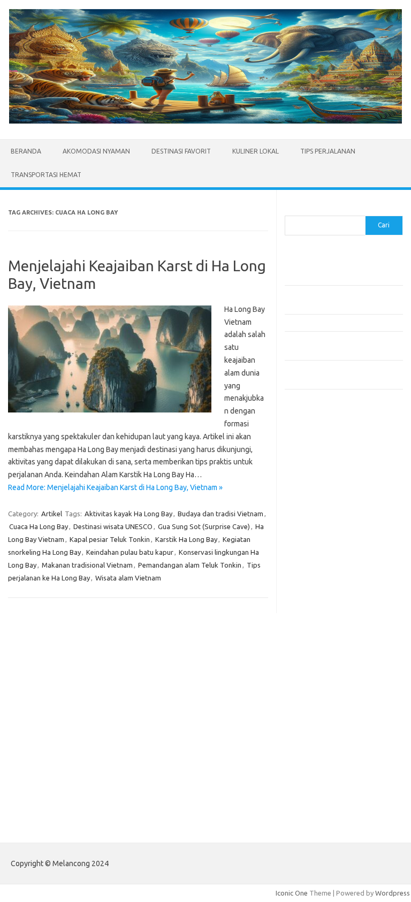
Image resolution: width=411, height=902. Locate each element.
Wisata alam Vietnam (128, 578)
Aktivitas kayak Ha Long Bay (128, 513)
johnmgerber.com (318, 741)
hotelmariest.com (318, 527)
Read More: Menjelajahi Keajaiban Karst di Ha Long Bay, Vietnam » (115, 487)
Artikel (51, 513)
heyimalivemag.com (321, 680)
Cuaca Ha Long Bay (38, 526)
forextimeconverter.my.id (331, 619)
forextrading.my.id (319, 609)
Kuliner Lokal (255, 151)
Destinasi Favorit (181, 151)
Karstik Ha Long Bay (186, 539)
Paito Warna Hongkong (326, 790)
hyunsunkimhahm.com (325, 690)
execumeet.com (315, 475)
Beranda (26, 151)
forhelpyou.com (315, 659)
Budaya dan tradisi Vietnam (220, 513)
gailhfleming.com (317, 670)
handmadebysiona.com (327, 517)
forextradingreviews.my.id (332, 599)
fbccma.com (309, 485)
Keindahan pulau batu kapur (129, 552)
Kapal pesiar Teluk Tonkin (110, 539)
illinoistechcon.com (320, 710)
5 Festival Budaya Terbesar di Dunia (340, 322)
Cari (291, 209)
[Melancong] (205, 121)
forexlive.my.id (314, 588)
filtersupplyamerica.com (329, 496)
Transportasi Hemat (46, 174)
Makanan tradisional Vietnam (87, 565)
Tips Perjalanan (327, 151)
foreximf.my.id (313, 578)
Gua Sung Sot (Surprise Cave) (204, 526)
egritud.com (309, 649)
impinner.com (311, 558)
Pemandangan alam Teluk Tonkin (189, 565)
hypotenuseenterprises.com (336, 537)
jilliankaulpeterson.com (326, 721)
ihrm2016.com (313, 700)
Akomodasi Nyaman (96, 151)
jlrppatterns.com (316, 731)
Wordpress (392, 893)
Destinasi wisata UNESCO (113, 526)
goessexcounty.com (322, 506)
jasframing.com (314, 568)
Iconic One (292, 893)
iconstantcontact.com (324, 548)
